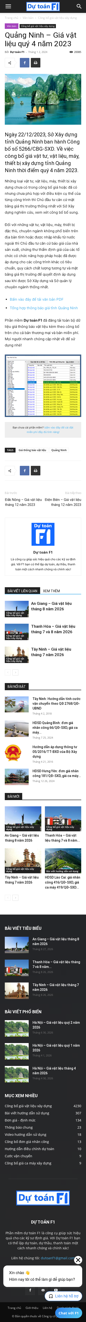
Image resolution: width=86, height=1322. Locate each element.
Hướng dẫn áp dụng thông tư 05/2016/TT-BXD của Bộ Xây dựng (54, 751)
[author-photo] (43, 546)
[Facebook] (24, 62)
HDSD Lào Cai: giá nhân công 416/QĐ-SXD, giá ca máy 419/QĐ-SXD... (62, 882)
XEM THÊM (51, 591)
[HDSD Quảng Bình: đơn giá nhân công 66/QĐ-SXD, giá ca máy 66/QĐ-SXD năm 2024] (17, 728)
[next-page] (15, 672)
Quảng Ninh (59, 450)
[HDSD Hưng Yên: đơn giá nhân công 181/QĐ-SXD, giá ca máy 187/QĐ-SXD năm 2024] (17, 777)
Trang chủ (11, 18)
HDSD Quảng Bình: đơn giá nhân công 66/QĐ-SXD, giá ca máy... (55, 727)
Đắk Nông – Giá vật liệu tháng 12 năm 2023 (23, 502)
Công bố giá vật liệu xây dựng (57, 18)
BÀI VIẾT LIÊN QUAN (22, 591)
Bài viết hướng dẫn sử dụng (62, 871)
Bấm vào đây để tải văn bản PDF (37, 299)
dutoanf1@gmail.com (58, 1258)
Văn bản (28, 18)
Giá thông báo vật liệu (32, 450)
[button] (8, 6)
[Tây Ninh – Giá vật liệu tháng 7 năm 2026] (17, 655)
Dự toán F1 (17, 52)
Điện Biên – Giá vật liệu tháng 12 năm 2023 (63, 502)
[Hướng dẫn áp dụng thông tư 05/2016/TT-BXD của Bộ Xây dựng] (13, 753)
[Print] (35, 62)
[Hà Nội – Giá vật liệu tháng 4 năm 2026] (17, 1074)
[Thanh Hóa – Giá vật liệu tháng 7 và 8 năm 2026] (17, 632)
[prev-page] (8, 672)
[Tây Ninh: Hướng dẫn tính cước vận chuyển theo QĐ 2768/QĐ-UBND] (17, 704)
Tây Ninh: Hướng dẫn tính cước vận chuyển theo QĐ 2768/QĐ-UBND (56, 703)
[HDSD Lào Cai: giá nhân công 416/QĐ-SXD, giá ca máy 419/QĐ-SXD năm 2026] (63, 860)
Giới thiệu (32, 1308)
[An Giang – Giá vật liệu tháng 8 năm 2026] (17, 609)
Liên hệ (47, 1308)
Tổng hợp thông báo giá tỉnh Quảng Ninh (44, 308)
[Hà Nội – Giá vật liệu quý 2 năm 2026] (17, 1028)
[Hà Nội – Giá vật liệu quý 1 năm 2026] (17, 1051)
